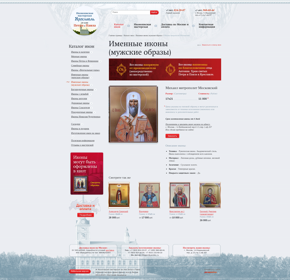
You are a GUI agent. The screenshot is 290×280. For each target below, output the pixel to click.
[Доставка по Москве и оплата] (175, 25)
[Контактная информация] (207, 25)
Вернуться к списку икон (211, 45)
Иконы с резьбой (80, 93)
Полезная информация (82, 140)
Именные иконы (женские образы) (80, 76)
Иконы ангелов (79, 98)
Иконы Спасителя (80, 107)
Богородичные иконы (82, 89)
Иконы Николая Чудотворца (85, 116)
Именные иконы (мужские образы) (80, 83)
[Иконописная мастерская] (142, 25)
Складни (75, 123)
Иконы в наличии (80, 51)
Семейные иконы (80, 65)
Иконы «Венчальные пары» (85, 70)
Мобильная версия (80, 271)
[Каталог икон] (119, 25)
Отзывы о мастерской (82, 145)
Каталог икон (129, 35)
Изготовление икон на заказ (85, 133)
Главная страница (115, 35)
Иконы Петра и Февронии (84, 60)
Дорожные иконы (80, 102)
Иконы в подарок (80, 128)
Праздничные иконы (82, 112)
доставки (110, 250)
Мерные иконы (79, 56)
